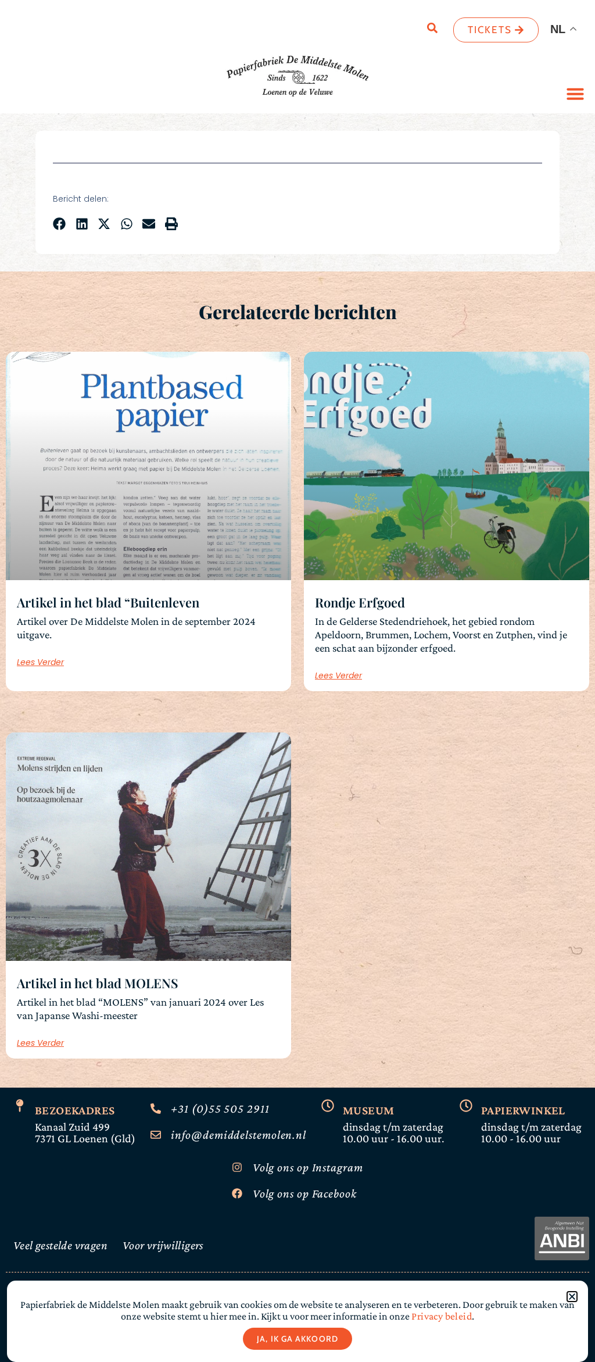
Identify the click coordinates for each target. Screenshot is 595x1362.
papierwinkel (523, 1110)
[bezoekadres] (19, 1105)
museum (368, 1110)
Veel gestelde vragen (60, 1245)
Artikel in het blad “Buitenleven (108, 602)
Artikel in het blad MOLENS (97, 983)
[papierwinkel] (466, 1105)
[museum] (327, 1105)
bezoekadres (74, 1110)
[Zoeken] (432, 29)
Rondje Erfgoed (360, 602)
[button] (575, 94)
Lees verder (40, 662)
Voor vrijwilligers (163, 1245)
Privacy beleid (441, 1316)
